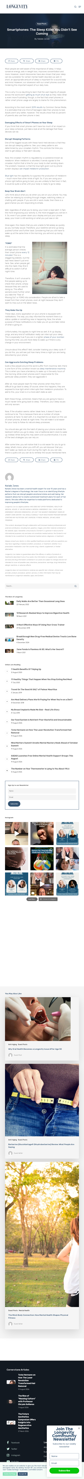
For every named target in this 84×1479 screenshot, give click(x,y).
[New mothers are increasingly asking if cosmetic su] (16, 858)
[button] (80, 7)
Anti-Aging (12, 1044)
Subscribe (64, 1470)
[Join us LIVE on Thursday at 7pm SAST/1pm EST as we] (67, 833)
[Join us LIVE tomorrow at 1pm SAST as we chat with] (16, 884)
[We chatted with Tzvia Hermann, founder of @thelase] (67, 858)
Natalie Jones (43, 39)
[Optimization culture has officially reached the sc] (42, 858)
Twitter (14, 1449)
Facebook (15, 1442)
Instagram (15, 1455)
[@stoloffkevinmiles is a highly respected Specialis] (16, 833)
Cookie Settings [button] (9, 1474)
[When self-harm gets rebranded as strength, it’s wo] (42, 833)
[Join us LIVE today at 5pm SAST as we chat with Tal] (67, 884)
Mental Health (24, 1310)
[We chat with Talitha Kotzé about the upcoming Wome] (42, 884)
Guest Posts (42, 24)
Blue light (9, 176)
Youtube (15, 1461)
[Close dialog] (79, 1428)
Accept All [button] (22, 1474)
